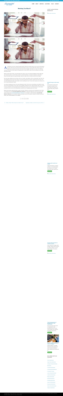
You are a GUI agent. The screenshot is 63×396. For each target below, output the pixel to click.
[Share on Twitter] (22, 98)
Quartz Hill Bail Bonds (51, 382)
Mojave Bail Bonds (50, 376)
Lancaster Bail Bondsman (52, 369)
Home (33, 3)
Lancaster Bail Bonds (51, 367)
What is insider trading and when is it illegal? (52, 343)
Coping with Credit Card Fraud (52, 164)
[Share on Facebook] (21, 98)
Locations (47, 3)
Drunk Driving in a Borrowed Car (53, 83)
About (37, 3)
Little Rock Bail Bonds (51, 374)
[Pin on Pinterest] (26, 98)
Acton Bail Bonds (50, 360)
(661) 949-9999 (56, 0)
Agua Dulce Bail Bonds (51, 362)
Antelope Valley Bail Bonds (52, 363)
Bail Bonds (49, 365)
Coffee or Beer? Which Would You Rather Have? (15, 102)
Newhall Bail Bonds (50, 378)
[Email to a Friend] (24, 98)
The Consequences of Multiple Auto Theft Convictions (51, 323)
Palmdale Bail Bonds (51, 380)
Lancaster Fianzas (50, 371)
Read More (49, 91)
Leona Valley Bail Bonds (51, 373)
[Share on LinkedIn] (28, 98)
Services (42, 3)
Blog (52, 3)
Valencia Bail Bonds (51, 387)
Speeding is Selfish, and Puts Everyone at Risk (34, 102)
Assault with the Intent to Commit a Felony (52, 243)
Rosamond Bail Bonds (51, 384)
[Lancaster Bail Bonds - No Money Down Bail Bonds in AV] (9, 4)
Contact (57, 3)
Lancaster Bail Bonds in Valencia (17, 92)
